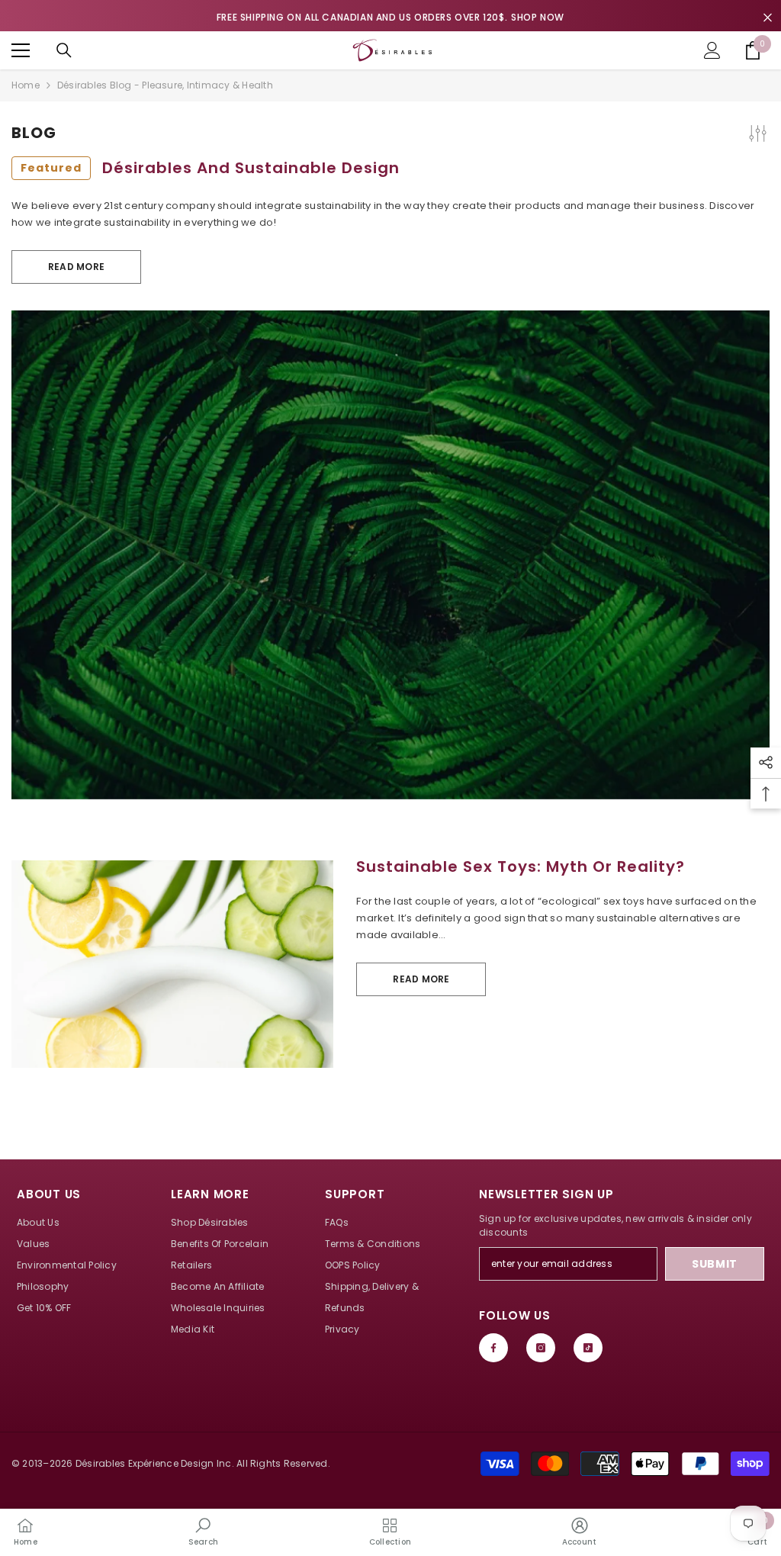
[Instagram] (540, 1347)
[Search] (64, 50)
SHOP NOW (537, 17)
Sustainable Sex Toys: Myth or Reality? (520, 866)
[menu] (20, 50)
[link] (203, 1531)
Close (767, 18)
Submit (715, 1263)
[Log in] (712, 50)
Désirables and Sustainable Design (210, 167)
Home (25, 85)
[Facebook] (493, 1347)
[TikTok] (588, 1347)
